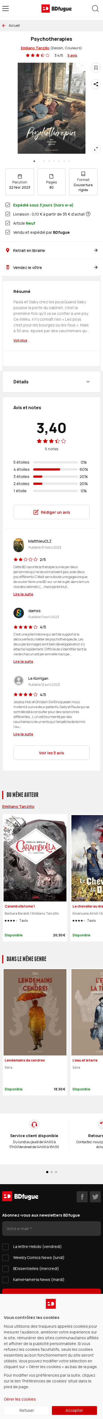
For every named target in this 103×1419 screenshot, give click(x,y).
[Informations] (88, 214)
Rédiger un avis (55, 512)
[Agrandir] (96, 149)
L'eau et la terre (85, 1060)
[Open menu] (5, 8)
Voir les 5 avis (51, 752)
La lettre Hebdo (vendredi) (37, 1246)
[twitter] (95, 1196)
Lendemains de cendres (25, 1060)
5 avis (72, 55)
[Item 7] (69, 161)
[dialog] (51, 1356)
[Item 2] (44, 161)
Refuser (27, 1410)
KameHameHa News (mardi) (39, 1279)
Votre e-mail (18, 1228)
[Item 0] (34, 161)
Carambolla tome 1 (20, 906)
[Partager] (96, 84)
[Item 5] (59, 161)
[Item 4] (54, 161)
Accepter (74, 1410)
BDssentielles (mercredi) (36, 1268)
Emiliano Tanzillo (35, 47)
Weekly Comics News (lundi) (39, 1257)
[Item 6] (64, 161)
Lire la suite (23, 594)
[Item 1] (39, 161)
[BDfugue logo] (56, 8)
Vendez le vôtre (27, 267)
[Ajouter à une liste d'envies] (96, 68)
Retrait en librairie (29, 250)
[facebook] (82, 1196)
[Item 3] (49, 161)
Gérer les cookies (20, 1399)
